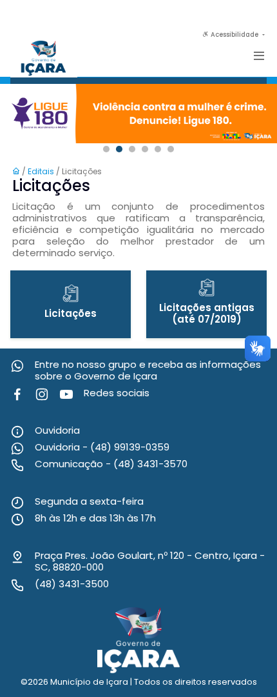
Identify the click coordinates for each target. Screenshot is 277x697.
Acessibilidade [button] (234, 34)
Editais (42, 171)
